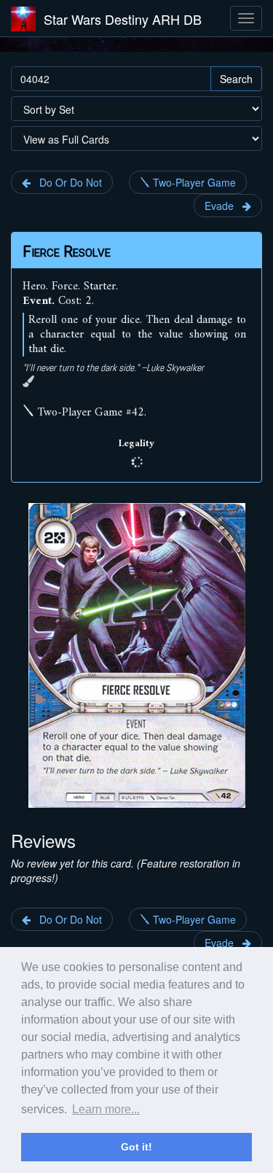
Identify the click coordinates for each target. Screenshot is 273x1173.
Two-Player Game (193, 182)
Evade (223, 205)
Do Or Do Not (66, 182)
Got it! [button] (136, 1147)
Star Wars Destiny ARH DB (123, 18)
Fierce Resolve (67, 251)
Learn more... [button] (106, 1109)
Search (236, 78)
